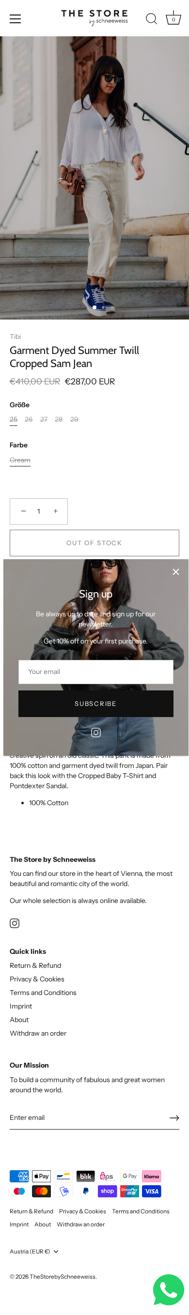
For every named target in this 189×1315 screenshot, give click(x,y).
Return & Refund (35, 965)
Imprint (21, 1006)
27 (43, 419)
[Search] (151, 20)
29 (74, 419)
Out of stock (94, 543)
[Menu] (15, 19)
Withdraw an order (38, 1033)
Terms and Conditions (43, 992)
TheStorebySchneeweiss (62, 1276)
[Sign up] (174, 1118)
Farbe (19, 445)
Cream (20, 460)
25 (13, 419)
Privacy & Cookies (37, 979)
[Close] (176, 571)
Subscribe (95, 703)
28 (59, 419)
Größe (20, 405)
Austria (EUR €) (30, 1251)
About (19, 1019)
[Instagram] (96, 732)
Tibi (15, 336)
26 (28, 419)
